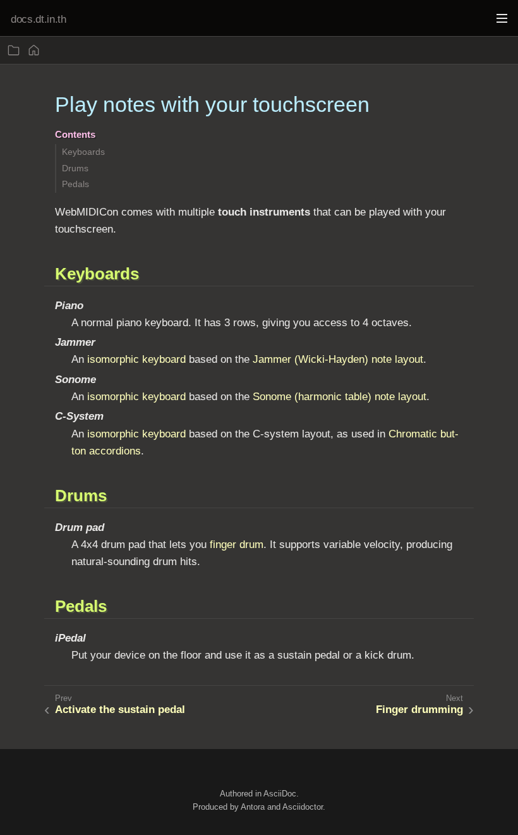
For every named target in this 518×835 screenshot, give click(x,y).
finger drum (236, 545)
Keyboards (83, 152)
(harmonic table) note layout (360, 397)
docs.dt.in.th (38, 19)
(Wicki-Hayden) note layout (358, 359)
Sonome (272, 397)
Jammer (272, 359)
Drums (75, 168)
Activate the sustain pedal (120, 710)
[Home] (33, 50)
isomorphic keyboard (136, 359)
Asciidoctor (302, 806)
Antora (253, 806)
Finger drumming (419, 710)
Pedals (75, 184)
